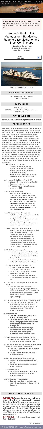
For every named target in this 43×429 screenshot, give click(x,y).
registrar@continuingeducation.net (30, 427)
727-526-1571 (39, 1)
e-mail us (31, 25)
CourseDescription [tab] (20, 57)
